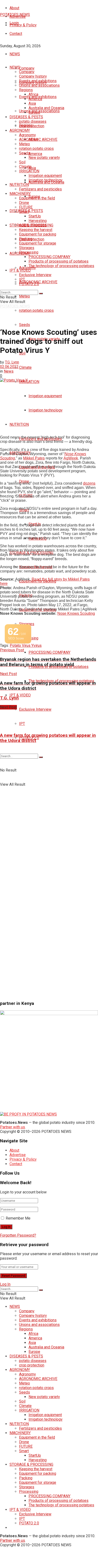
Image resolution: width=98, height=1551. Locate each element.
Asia (32, 168)
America (35, 153)
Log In (5, 1284)
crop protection (31, 126)
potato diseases (32, 121)
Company (26, 68)
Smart (24, 211)
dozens (89, 483)
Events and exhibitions (38, 81)
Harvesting (38, 220)
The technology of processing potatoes (61, 266)
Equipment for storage (37, 243)
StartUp (35, 216)
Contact (16, 33)
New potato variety (44, 157)
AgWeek (71, 458)
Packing (25, 238)
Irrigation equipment (45, 396)
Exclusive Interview (35, 709)
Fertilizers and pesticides (40, 189)
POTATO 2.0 (29, 284)
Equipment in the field (37, 198)
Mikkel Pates (34, 458)
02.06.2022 (9, 366)
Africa (33, 94)
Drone (24, 202)
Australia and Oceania (46, 108)
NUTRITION (19, 424)
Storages (26, 624)
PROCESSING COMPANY (49, 652)
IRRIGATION (29, 381)
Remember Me (18, 1218)
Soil (22, 162)
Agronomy (27, 267)
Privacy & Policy (23, 25)
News (9, 371)
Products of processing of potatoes (58, 261)
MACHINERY (20, 193)
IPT (22, 723)
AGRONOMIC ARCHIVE (38, 139)
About (14, 8)
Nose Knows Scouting (76, 613)
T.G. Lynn (12, 362)
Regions (26, 90)
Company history (33, 76)
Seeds (24, 324)
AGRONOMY (20, 130)
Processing (28, 252)
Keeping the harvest (35, 229)
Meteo (24, 296)
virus (38, 645)
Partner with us (12, 1127)
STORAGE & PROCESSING (31, 225)
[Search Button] (41, 293)
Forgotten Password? (18, 1235)
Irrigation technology (46, 410)
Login (14, 23)
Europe (34, 112)
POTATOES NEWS (15, 14)
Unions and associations (39, 85)
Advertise (18, 1155)
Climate (25, 367)
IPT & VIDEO (20, 695)
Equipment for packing (37, 234)
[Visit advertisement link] (41, 828)
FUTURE (26, 207)
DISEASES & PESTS (26, 117)
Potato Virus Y (22, 645)
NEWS (15, 54)
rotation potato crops (36, 310)
